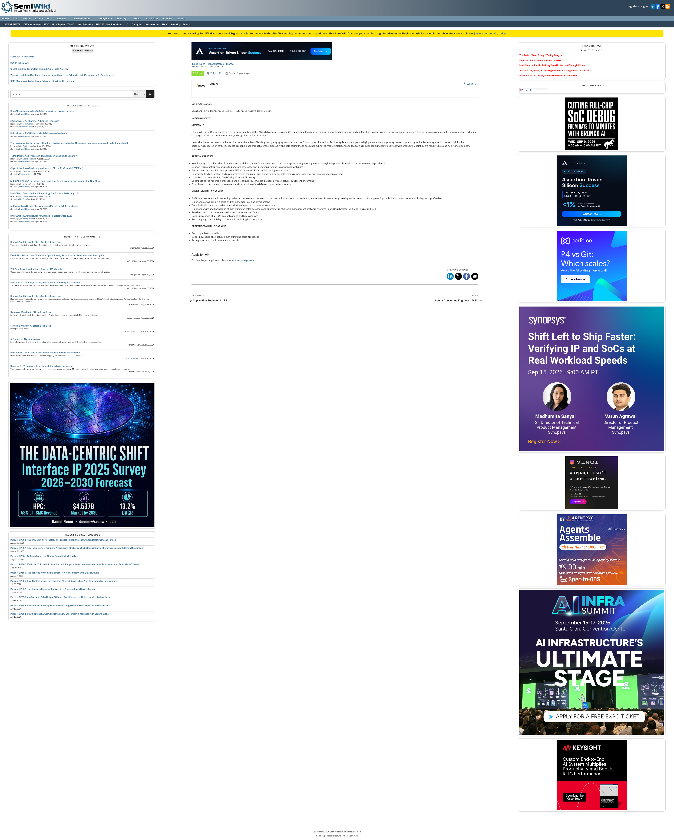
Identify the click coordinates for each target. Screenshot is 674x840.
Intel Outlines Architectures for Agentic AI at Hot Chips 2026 (41, 215)
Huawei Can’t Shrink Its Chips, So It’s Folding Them (35, 242)
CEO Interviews (33, 24)
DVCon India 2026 (19, 62)
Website (471, 83)
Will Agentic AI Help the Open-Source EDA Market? (36, 269)
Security (121, 18)
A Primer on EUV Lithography (25, 339)
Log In (644, 6)
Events (187, 24)
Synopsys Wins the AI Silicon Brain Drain (30, 312)
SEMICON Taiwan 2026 (22, 56)
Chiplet (60, 24)
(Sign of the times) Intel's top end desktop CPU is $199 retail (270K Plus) (46, 168)
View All (88, 50)
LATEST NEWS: (12, 24)
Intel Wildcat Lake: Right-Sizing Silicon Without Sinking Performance (45, 282)
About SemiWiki (350, 836)
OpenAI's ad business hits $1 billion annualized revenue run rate (42, 111)
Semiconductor (82, 18)
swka (25, 184)
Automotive (152, 24)
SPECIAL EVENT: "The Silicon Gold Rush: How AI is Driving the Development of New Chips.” (56, 181)
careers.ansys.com (243, 260)
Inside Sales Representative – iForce (212, 63)
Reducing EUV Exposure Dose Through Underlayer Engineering (42, 366)
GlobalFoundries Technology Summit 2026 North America (39, 69)
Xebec (22, 174)
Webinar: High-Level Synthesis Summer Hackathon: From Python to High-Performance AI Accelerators (62, 75)
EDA (37, 18)
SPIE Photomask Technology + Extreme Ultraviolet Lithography (42, 81)
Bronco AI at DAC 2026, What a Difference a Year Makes (548, 75)
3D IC (165, 24)
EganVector (28, 171)
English (527, 90)
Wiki (15, 18)
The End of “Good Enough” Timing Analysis (540, 55)
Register (632, 6)
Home (5, 18)
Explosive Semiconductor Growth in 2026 (540, 60)
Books (137, 18)
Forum (27, 18)
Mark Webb (133, 358)
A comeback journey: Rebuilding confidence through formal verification (555, 70)
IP (48, 18)
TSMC (70, 24)
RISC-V (99, 24)
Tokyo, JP (215, 73)
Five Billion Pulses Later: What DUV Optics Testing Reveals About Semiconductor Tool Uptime (57, 255)
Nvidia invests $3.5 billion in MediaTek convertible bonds (38, 133)
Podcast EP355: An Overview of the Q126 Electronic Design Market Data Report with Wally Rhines (60, 605)
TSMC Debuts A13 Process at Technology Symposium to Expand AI (44, 156)
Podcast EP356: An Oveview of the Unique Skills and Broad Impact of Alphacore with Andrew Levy (60, 597)
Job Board (152, 18)
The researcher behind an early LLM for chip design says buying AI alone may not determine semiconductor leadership (69, 143)
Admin (197, 66)
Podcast (167, 18)
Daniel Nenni (24, 114)
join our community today (490, 33)
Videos (181, 18)
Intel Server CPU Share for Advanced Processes (34, 121)
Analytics (104, 18)
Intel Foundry (85, 24)
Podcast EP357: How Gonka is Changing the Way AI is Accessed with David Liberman (53, 589)
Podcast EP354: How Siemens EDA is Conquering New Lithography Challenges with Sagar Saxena (59, 614)
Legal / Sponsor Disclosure (328, 836)
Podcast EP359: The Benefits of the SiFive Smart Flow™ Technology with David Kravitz (54, 572)
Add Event (77, 50)
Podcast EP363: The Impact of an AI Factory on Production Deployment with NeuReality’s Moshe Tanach (63, 540)
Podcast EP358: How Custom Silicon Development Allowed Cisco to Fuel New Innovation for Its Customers (64, 581)
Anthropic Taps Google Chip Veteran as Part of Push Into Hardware (44, 206)
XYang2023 (28, 219)
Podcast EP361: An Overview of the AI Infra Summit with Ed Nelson (44, 556)
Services (61, 18)
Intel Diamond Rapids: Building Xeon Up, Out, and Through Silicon (552, 65)
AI (128, 24)
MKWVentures (29, 124)
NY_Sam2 (23, 199)
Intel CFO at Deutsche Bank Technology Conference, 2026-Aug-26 (44, 193)
